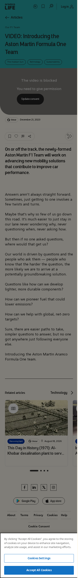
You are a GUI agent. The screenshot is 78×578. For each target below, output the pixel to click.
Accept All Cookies (38, 570)
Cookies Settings (39, 558)
